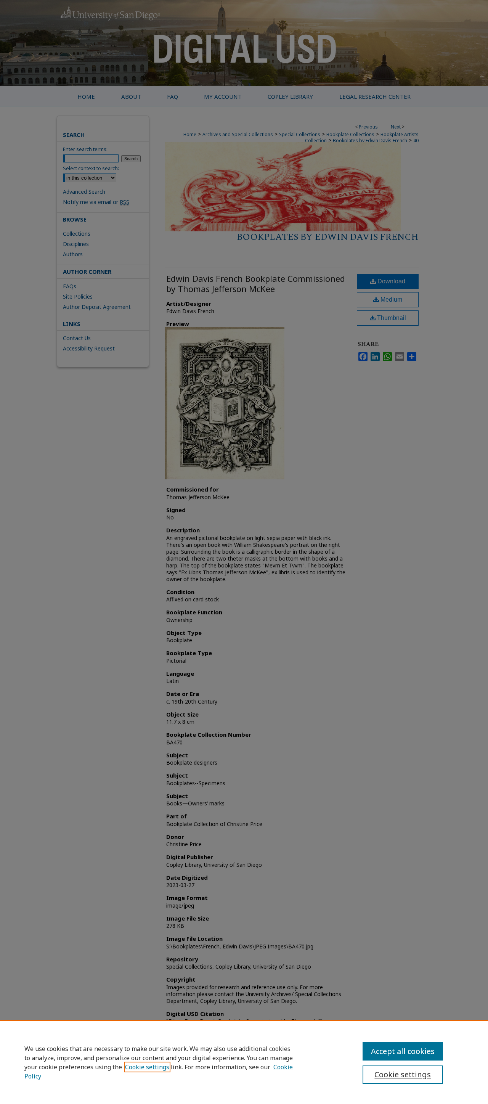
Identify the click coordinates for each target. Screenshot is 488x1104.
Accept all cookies (403, 1051)
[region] (244, 1062)
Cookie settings (147, 1067)
